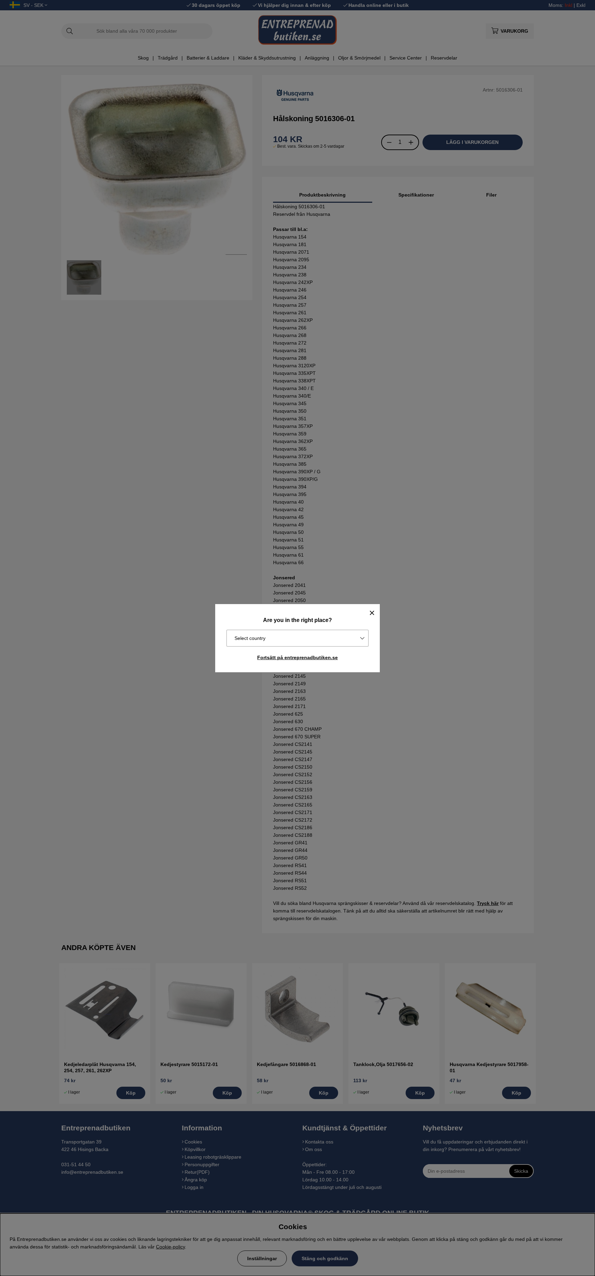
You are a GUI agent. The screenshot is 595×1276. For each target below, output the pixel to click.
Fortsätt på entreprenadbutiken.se (297, 657)
